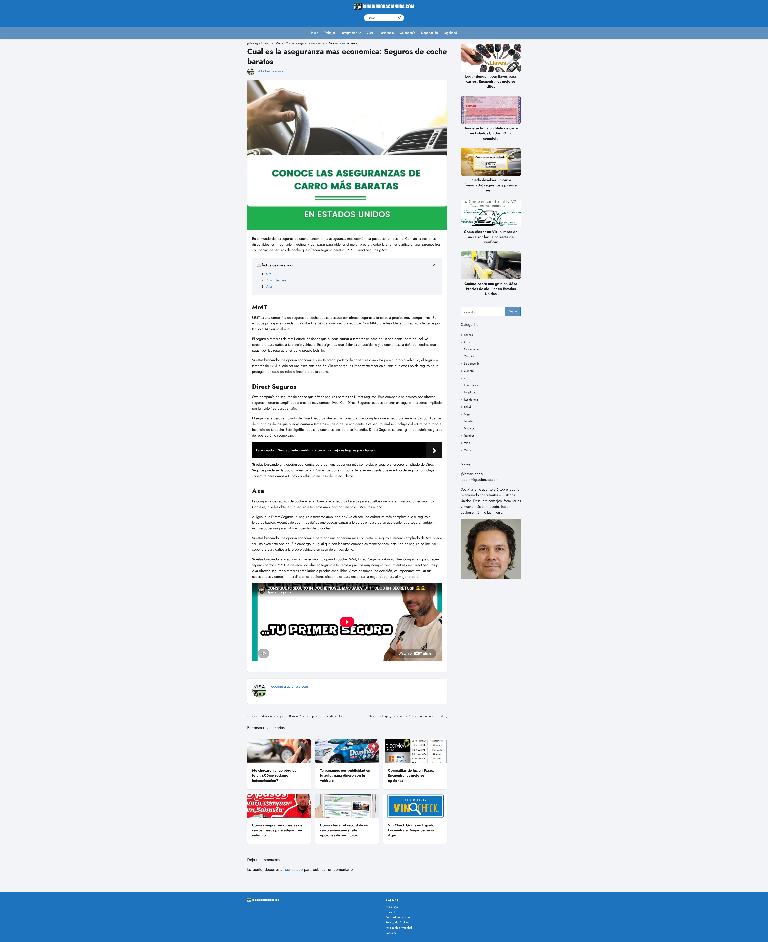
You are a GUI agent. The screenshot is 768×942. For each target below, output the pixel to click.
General (469, 371)
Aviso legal (392, 907)
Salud (467, 407)
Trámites (469, 435)
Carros (468, 342)
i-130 (467, 378)
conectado (294, 869)
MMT (269, 274)
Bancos (468, 335)
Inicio (314, 32)
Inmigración (349, 32)
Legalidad (450, 32)
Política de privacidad (399, 928)
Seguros (469, 414)
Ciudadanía (407, 32)
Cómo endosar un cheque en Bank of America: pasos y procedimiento (296, 716)
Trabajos (329, 32)
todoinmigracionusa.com (269, 71)
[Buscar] (400, 17)
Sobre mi (391, 933)
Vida (467, 443)
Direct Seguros (276, 280)
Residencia (386, 32)
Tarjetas (468, 421)
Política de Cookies (397, 922)
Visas (369, 32)
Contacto (391, 912)
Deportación (429, 32)
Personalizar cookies (398, 917)
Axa (269, 286)
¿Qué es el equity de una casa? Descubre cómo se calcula (406, 716)
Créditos (469, 356)
